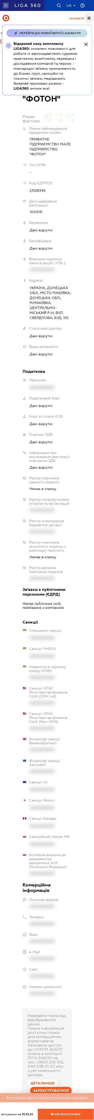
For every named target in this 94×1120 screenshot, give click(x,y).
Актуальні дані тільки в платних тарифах (47, 1098)
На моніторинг (67, 1114)
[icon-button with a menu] (89, 18)
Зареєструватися (51, 1091)
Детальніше (43, 1083)
